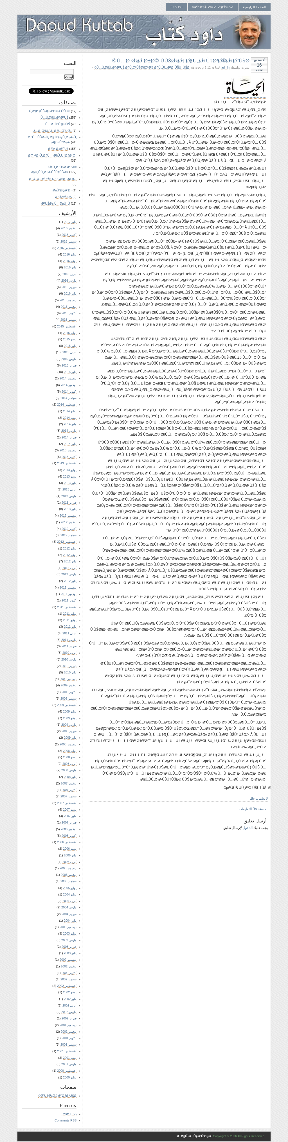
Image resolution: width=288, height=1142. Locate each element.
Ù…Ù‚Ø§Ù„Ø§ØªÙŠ (110, 67)
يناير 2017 (70, 221)
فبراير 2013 (69, 502)
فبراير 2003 (69, 946)
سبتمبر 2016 (68, 241)
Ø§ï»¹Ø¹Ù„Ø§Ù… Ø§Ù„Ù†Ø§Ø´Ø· (52, 155)
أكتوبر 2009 (69, 692)
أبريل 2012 (69, 567)
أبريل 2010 (69, 652)
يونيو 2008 (69, 757)
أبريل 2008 (69, 763)
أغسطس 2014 (66, 404)
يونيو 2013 (69, 476)
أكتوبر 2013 (69, 456)
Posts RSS (69, 1114)
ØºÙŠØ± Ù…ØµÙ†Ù (55, 203)
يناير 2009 (70, 737)
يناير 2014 (70, 444)
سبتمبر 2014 (68, 398)
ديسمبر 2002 (68, 959)
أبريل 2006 (69, 861)
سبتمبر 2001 (68, 1044)
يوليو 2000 (69, 1077)
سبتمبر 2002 (68, 979)
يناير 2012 (70, 581)
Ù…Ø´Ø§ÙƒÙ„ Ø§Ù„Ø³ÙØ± (52, 130)
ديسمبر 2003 (68, 927)
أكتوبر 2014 (69, 391)
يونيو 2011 (69, 620)
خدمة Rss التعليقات (252, 809)
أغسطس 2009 (66, 705)
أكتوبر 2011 (69, 600)
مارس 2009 (68, 724)
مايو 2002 (70, 999)
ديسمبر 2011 (68, 587)
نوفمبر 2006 (68, 829)
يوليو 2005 (69, 888)
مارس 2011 (68, 639)
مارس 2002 (68, 1012)
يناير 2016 (70, 293)
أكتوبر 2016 (69, 234)
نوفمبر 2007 (68, 783)
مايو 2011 (70, 626)
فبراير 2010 (69, 666)
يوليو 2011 (69, 613)
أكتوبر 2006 (69, 835)
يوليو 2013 (69, 470)
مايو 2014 (70, 424)
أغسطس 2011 (66, 607)
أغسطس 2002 (66, 985)
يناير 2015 (70, 372)
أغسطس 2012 (66, 541)
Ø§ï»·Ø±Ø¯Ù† (58, 148)
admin (225, 67)
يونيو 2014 (69, 417)
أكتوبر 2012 (69, 528)
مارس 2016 (68, 280)
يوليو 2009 (69, 711)
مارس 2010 (68, 659)
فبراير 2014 (69, 437)
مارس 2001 (68, 1064)
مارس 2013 (68, 496)
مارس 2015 (68, 359)
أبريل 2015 (69, 352)
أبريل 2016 (69, 274)
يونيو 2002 (69, 992)
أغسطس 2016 (66, 248)
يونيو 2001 (69, 1057)
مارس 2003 (68, 940)
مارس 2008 (68, 770)
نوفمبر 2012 (68, 522)
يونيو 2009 (69, 718)
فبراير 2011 (69, 646)
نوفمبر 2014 (68, 385)
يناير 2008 (70, 777)
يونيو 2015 (69, 339)
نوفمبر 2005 (68, 874)
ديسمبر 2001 (68, 1025)
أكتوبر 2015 (69, 313)
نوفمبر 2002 (68, 966)
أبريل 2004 (69, 901)
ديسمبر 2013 (68, 450)
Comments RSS (65, 1120)
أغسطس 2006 (66, 842)
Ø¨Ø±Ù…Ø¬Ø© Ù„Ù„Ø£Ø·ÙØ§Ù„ (52, 178)
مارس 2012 (68, 574)
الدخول (248, 828)
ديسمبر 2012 (68, 515)
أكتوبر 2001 (69, 1038)
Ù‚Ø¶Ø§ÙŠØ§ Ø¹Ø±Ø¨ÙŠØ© (49, 111)
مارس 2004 (68, 907)
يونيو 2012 (69, 555)
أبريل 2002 (69, 1005)
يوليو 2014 (69, 411)
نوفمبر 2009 (68, 685)
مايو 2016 (70, 267)
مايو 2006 (70, 855)
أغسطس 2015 (66, 326)
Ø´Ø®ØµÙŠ (63, 196)
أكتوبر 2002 (69, 972)
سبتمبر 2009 (68, 698)
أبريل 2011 (69, 633)
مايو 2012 (70, 561)
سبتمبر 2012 (68, 535)
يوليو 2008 (69, 750)
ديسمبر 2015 (68, 300)
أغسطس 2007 (66, 803)
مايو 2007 (70, 816)
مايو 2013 (70, 483)
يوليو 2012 (69, 548)
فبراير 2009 (69, 731)
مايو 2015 (70, 345)
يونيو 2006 (69, 848)
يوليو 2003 (69, 933)
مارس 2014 (68, 430)
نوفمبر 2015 (68, 306)
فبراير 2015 (69, 365)
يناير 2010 (70, 672)
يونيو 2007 (69, 809)
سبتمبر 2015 (68, 319)
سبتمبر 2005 (68, 881)
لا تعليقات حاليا (258, 798)
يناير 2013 (70, 509)
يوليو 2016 (69, 254)
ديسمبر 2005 (68, 868)
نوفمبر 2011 (68, 594)
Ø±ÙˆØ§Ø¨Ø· (62, 190)
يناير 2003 (70, 953)
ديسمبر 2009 (68, 678)
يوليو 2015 (69, 332)
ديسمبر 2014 (68, 378)
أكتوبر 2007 (69, 790)
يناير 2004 (70, 920)
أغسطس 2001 (66, 1051)
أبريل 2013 (69, 489)
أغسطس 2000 (66, 1070)
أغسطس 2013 (66, 463)
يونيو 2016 (69, 261)
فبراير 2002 (69, 1018)
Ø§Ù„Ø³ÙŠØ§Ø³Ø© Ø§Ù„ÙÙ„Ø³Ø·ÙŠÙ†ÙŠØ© (142, 67)
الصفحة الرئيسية (254, 7)
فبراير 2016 (69, 287)
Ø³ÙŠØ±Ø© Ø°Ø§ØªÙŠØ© (212, 7)
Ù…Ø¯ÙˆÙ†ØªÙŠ (57, 124)
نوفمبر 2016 (68, 228)
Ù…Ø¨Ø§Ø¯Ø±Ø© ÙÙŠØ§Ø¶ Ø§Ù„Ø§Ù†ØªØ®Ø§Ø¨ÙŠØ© (180, 60)
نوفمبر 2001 (68, 1031)
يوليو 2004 (69, 894)
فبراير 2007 (69, 822)
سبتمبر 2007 (68, 796)
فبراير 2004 (69, 914)
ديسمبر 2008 (68, 744)
